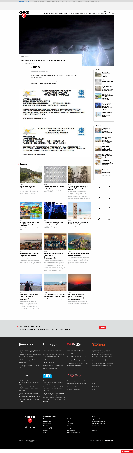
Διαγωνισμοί (71, 430)
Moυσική (45, 426)
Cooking (87, 1)
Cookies (94, 430)
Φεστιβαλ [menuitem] (92, 13)
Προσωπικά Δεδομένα (98, 423)
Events (45, 432)
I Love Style (68, 1)
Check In (75, 1)
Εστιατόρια (46, 419)
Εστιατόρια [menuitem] (47, 13)
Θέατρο (45, 430)
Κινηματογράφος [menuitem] (78, 13)
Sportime (48, 1)
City (63, 1)
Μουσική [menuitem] (70, 13)
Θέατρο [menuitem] (86, 13)
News (22, 56)
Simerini (42, 1)
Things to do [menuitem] (63, 13)
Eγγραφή (102, 327)
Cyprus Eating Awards (73, 432)
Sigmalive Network (24, 1)
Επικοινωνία (95, 426)
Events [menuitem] (98, 13)
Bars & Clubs (47, 421)
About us (94, 428)
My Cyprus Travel (94, 1)
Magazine (80, 1)
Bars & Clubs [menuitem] (54, 13)
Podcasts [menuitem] (103, 13)
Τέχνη (69, 421)
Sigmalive (36, 1)
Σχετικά (23, 164)
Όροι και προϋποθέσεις (99, 421)
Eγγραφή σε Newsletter (99, 419)
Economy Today (56, 1)
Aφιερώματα (71, 428)
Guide (27, 56)
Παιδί (69, 419)
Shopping (70, 423)
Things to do (46, 423)
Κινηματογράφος (48, 428)
